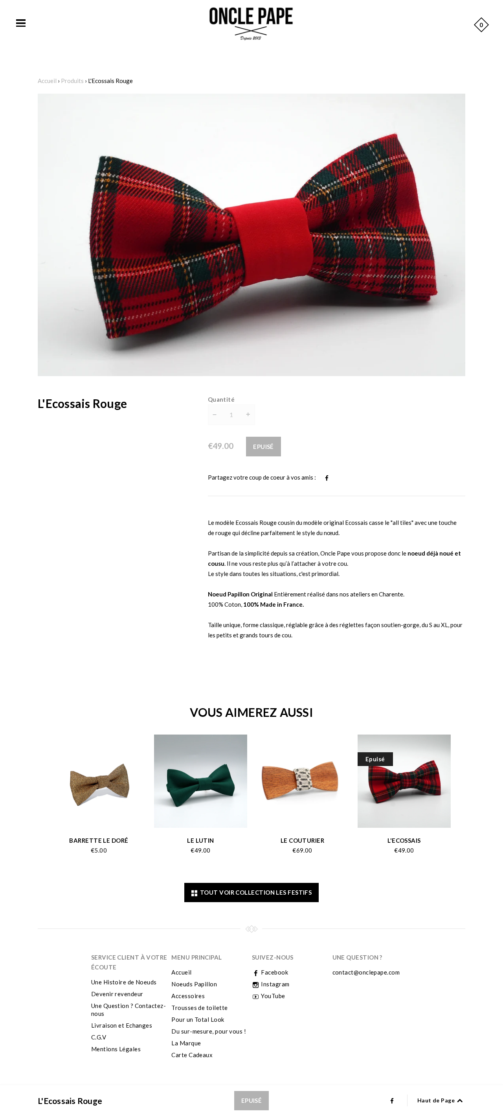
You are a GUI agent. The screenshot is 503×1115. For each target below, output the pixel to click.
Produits (72, 80)
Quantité (221, 399)
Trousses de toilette (199, 1007)
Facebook (274, 972)
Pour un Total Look (197, 1019)
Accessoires (188, 995)
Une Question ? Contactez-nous (128, 1009)
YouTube (272, 995)
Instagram (275, 984)
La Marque (186, 1043)
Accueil (47, 80)
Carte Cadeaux (192, 1054)
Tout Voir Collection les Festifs (254, 892)
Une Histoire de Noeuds (124, 982)
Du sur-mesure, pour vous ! (208, 1031)
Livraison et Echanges (121, 1025)
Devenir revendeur (117, 993)
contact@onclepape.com (366, 972)
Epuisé (263, 446)
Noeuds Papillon (194, 984)
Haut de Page (436, 1100)
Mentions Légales (116, 1048)
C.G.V (98, 1037)
